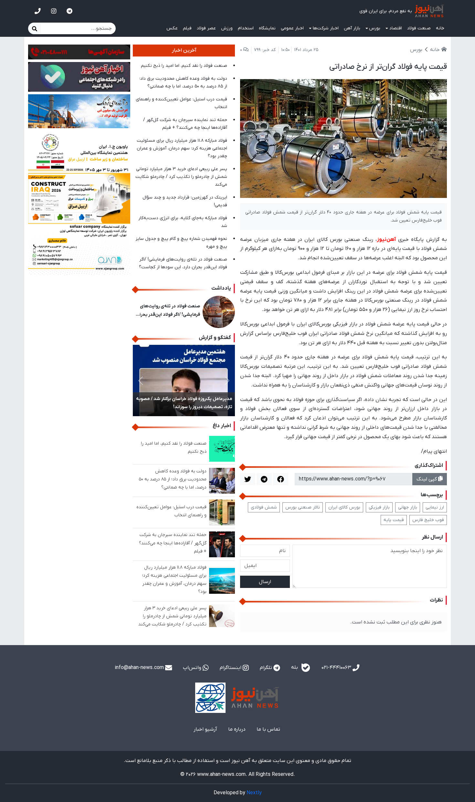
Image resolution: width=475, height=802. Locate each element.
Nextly (254, 793)
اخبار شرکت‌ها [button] (326, 28)
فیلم (187, 28)
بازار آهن (352, 28)
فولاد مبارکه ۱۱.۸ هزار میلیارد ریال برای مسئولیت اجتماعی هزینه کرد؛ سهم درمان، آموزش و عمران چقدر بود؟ (182, 148)
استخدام (246, 28)
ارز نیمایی (435, 507)
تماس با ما (268, 729)
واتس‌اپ (193, 667)
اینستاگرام (231, 667)
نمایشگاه (267, 28)
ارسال (265, 582)
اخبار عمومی (292, 28)
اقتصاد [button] (395, 28)
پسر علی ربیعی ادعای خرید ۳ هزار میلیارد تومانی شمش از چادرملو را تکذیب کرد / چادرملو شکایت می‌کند (181, 177)
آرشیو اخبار (205, 729)
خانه (440, 28)
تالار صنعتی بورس (302, 507)
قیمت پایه (394, 520)
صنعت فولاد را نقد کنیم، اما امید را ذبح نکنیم (184, 66)
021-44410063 (337, 667)
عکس (172, 28)
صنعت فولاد (419, 28)
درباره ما (237, 729)
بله (295, 667)
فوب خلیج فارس (428, 520)
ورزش (227, 28)
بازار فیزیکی (379, 507)
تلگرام (266, 667)
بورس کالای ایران (344, 507)
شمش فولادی (264, 507)
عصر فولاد (206, 28)
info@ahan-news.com (140, 667)
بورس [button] (374, 28)
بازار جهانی (407, 507)
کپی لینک (427, 479)
